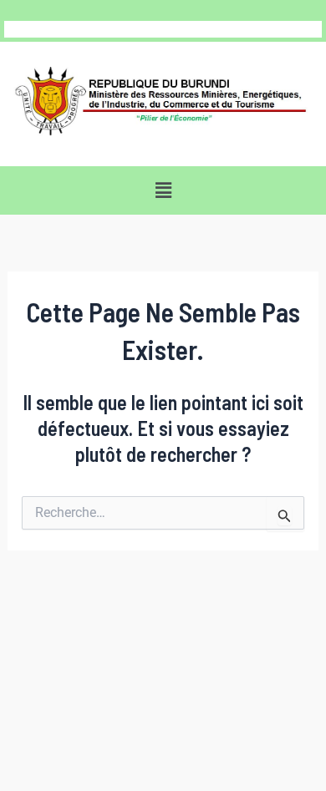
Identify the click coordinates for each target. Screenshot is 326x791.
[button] (163, 190)
